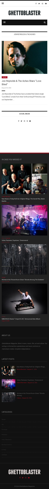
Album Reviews (6, 196)
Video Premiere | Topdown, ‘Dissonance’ (15, 240)
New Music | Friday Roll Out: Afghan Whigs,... (31, 367)
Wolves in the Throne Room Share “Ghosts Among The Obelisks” (23, 280)
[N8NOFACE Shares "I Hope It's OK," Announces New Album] (24, 299)
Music (4, 77)
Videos (3, 277)
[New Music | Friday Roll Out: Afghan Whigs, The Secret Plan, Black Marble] (24, 179)
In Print (4, 450)
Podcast (4, 429)
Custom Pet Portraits (8, 138)
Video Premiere (6, 238)
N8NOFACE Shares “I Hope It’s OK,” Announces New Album (21, 319)
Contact (4, 455)
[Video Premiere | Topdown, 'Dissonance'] (24, 221)
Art (3, 424)
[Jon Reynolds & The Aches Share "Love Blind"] (24, 57)
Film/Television (7, 439)
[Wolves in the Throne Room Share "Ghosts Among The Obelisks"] (24, 260)
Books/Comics (7, 444)
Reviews (4, 434)
